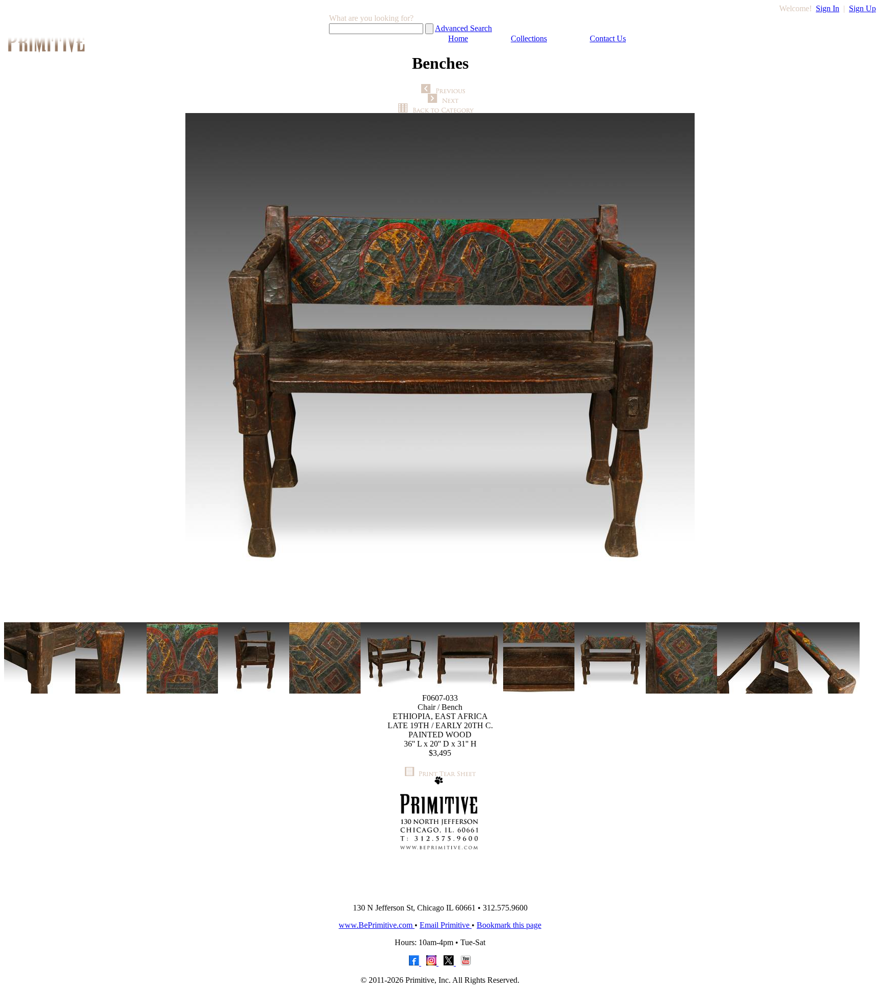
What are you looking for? (371, 18)
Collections (529, 38)
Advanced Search (463, 28)
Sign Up (862, 8)
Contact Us (608, 38)
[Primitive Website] (440, 892)
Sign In (827, 8)
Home (458, 38)
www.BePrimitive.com (377, 925)
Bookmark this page (509, 925)
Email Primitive (446, 925)
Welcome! (795, 8)
